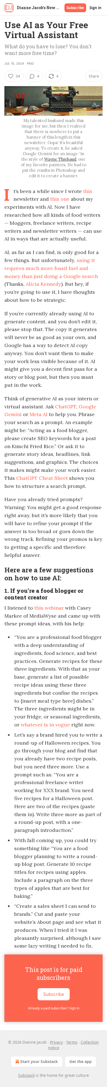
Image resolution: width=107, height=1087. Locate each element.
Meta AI (38, 414)
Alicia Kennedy (43, 284)
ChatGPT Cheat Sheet (42, 478)
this (87, 191)
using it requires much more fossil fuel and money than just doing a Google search (51, 268)
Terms (71, 1042)
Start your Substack (39, 1061)
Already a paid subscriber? (53, 1008)
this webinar (49, 608)
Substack (26, 1075)
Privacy (56, 1042)
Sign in (95, 7)
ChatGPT (65, 406)
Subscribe (75, 7)
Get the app (80, 1061)
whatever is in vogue (45, 724)
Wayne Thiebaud (60, 159)
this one (59, 199)
